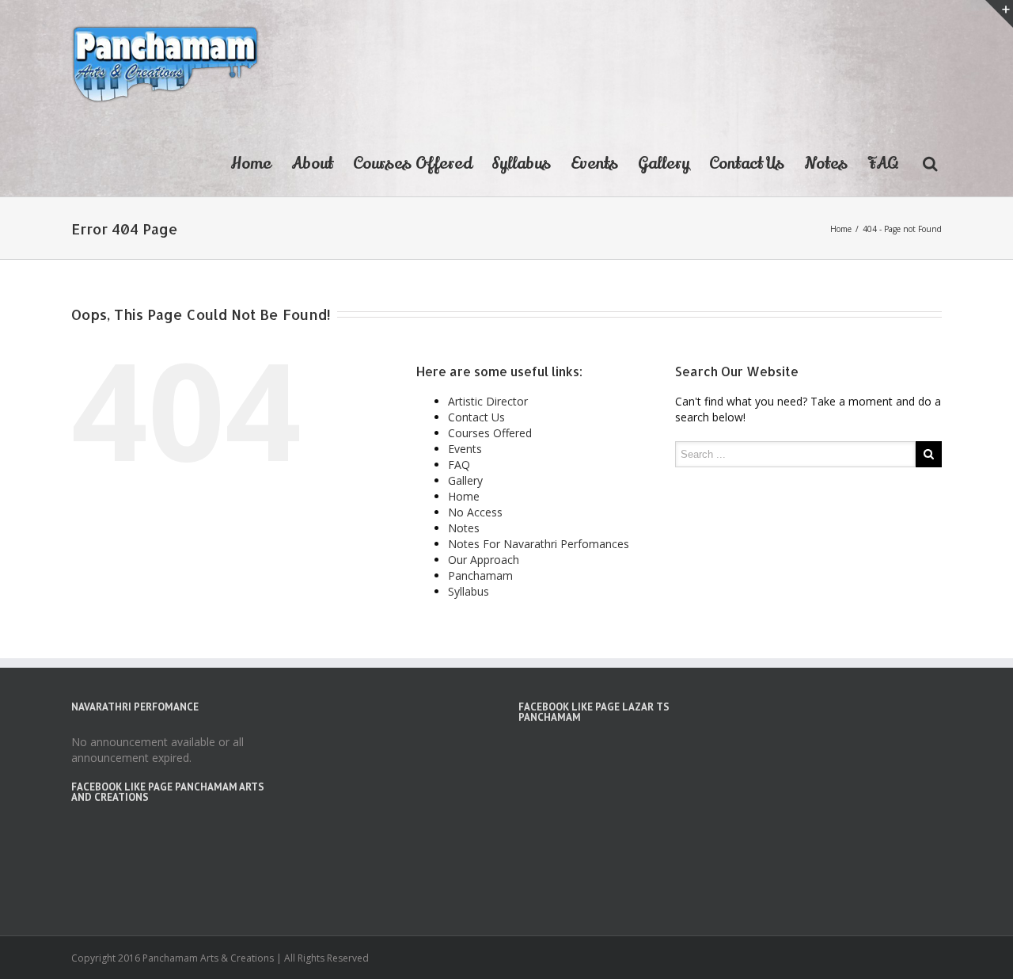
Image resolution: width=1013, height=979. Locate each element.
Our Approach (483, 559)
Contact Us (746, 163)
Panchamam (480, 575)
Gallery (663, 163)
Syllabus (521, 163)
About (312, 163)
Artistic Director (488, 401)
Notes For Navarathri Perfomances (538, 543)
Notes (826, 163)
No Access (475, 512)
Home (250, 163)
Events (594, 163)
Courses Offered (412, 163)
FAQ (883, 163)
